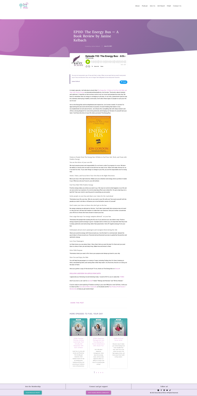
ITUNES (122, 277)
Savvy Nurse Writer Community (88, 286)
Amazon (117, 268)
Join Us (152, 6)
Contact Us (177, 6)
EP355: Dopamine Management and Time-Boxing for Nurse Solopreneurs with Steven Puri (98, 342)
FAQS (169, 6)
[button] (115, 300)
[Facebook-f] (161, 390)
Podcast (145, 6)
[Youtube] (167, 390)
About (137, 6)
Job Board (161, 6)
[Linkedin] (164, 390)
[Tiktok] (170, 390)
